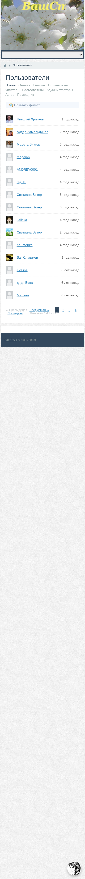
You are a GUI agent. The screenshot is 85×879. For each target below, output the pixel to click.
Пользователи (33, 90)
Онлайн (24, 85)
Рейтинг (39, 85)
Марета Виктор (28, 144)
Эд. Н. (21, 182)
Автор (9, 94)
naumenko (25, 245)
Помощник (25, 94)
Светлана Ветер (29, 195)
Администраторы (60, 90)
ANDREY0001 (27, 169)
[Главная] (5, 65)
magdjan (23, 157)
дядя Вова (25, 282)
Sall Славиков (27, 257)
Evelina (22, 270)
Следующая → (39, 310)
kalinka (22, 220)
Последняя (15, 313)
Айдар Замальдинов (32, 132)
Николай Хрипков (30, 119)
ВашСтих (10, 340)
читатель (12, 90)
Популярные (58, 85)
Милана (23, 295)
